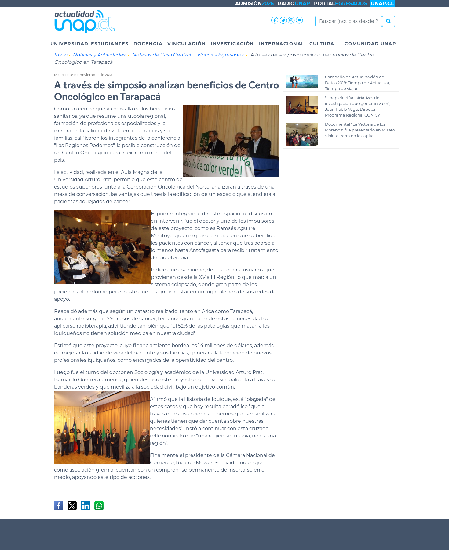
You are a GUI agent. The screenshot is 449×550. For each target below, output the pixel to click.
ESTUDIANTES (110, 43)
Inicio (60, 55)
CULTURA (321, 43)
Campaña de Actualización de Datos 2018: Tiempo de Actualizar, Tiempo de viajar (357, 83)
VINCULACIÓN (186, 43)
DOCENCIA (148, 43)
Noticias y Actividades (99, 55)
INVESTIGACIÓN (232, 43)
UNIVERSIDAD (69, 43)
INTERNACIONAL (282, 43)
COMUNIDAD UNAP (370, 43)
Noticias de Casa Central (161, 55)
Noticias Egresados (220, 55)
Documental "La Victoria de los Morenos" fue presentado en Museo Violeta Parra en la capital (360, 130)
